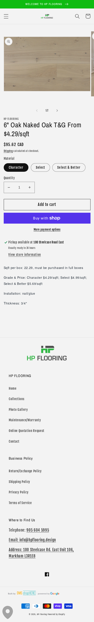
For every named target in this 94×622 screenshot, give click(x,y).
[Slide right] (57, 110)
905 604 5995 (37, 530)
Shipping (8, 151)
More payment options (47, 229)
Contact (14, 441)
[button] (6, 16)
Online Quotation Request (26, 430)
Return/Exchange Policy (25, 471)
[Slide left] (37, 110)
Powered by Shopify (56, 614)
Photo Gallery (18, 409)
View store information (24, 254)
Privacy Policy (18, 492)
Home (13, 388)
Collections (16, 399)
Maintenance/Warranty (25, 420)
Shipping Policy (19, 481)
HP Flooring (42, 614)
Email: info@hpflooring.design (32, 540)
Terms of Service (20, 503)
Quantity (9, 178)
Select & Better (68, 167)
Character (16, 167)
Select (40, 167)
